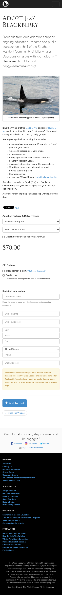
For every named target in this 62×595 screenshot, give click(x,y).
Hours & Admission (11, 469)
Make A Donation (10, 496)
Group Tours (8, 472)
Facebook (18, 443)
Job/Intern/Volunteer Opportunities (18, 478)
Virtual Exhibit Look (11, 481)
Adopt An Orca (9, 491)
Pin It (17, 208)
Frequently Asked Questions (15, 547)
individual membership (46, 177)
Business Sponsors (11, 505)
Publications (8, 550)
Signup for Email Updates (32, 447)
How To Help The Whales (13, 536)
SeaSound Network (11, 520)
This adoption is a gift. (25, 271)
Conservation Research (13, 523)
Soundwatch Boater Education (16, 515)
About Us (6, 464)
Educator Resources (11, 545)
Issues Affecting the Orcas (14, 533)
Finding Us (7, 467)
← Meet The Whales (14, 413)
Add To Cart (16, 403)
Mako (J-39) (32, 128)
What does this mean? (36, 271)
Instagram (33, 443)
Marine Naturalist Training (14, 542)
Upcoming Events (10, 475)
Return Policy (8, 502)
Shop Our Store (9, 499)
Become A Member (11, 493)
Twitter (46, 443)
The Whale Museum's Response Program (21, 518)
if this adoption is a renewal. (25, 237)
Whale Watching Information (15, 539)
